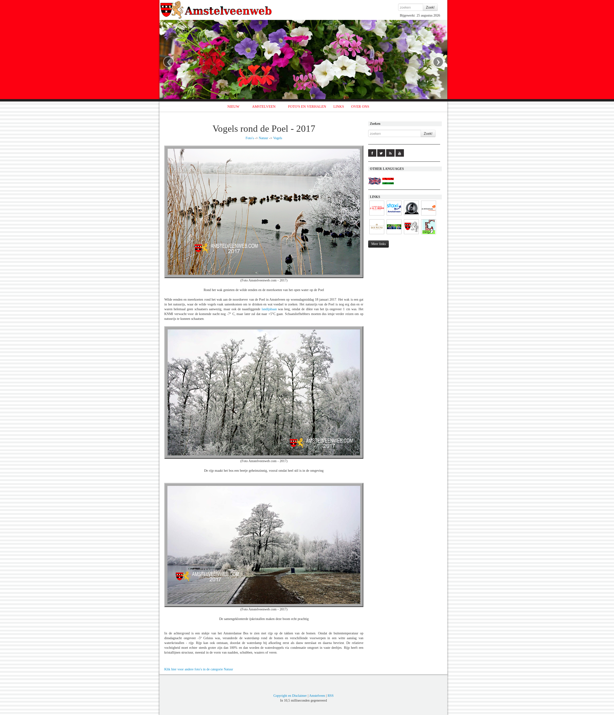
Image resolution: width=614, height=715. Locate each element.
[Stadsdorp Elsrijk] (428, 234)
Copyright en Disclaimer (290, 695)
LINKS (338, 106)
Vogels (277, 138)
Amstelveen (317, 695)
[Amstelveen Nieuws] (411, 234)
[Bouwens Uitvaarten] (376, 234)
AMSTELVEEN (264, 106)
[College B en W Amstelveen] (394, 234)
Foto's (250, 138)
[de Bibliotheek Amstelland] (428, 215)
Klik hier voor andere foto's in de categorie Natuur (198, 669)
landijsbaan (269, 309)
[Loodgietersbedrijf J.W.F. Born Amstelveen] (376, 215)
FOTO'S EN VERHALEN (307, 106)
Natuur (263, 138)
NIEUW (233, 106)
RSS (331, 695)
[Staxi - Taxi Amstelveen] (394, 215)
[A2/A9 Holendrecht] (411, 215)
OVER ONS (360, 106)
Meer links (378, 244)
